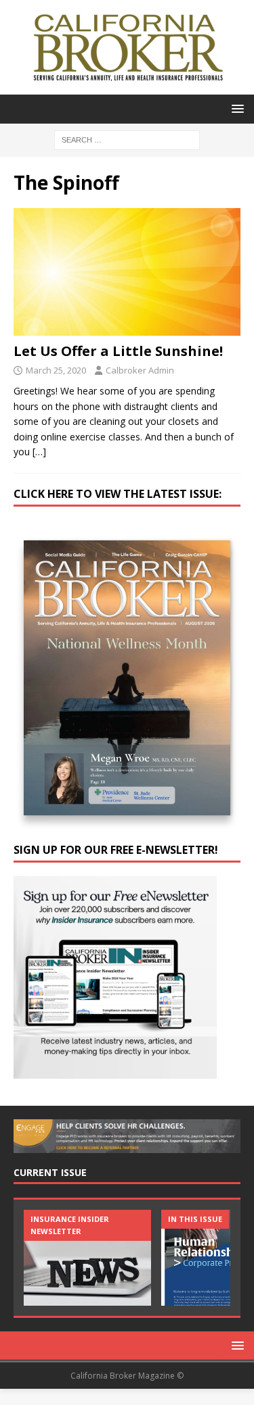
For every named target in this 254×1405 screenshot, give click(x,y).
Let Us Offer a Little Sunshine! (118, 351)
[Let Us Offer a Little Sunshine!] (127, 271)
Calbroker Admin (140, 370)
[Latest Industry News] (87, 1257)
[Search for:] (127, 138)
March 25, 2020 (56, 370)
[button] (235, 108)
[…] (39, 451)
